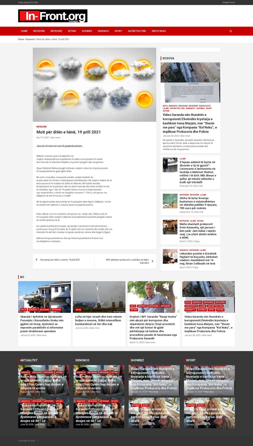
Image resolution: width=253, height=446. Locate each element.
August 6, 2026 (27, 392)
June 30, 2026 (26, 424)
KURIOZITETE (205, 106)
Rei (201, 212)
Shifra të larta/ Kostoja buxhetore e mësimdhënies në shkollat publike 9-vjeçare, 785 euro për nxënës (198, 203)
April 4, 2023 (185, 267)
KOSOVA (168, 58)
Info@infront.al (228, 2)
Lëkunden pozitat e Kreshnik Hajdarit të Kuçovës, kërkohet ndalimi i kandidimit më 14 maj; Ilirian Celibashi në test (199, 258)
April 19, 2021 (42, 137)
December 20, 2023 (189, 186)
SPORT (118, 31)
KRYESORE (39, 31)
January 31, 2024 (139, 424)
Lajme (166, 108)
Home (24, 31)
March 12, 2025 (137, 342)
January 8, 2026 (27, 335)
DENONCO (103, 31)
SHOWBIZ (87, 31)
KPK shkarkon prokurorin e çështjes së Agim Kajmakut (127, 261)
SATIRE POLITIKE (137, 31)
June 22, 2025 (81, 328)
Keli (201, 186)
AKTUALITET (29, 360)
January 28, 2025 (171, 136)
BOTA (165, 106)
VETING (72, 31)
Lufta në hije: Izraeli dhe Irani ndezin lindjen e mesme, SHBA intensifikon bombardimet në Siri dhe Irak (98, 320)
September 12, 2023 (189, 212)
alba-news (55, 137)
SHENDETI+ (190, 108)
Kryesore (56, 31)
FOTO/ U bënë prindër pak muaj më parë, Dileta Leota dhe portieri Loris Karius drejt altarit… (153, 415)
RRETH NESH (159, 31)
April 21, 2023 (186, 241)
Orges (197, 241)
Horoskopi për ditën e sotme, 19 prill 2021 (60, 259)
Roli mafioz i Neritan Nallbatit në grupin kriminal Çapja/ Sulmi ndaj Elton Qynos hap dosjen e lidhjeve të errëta (43, 382)
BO (22, 277)
